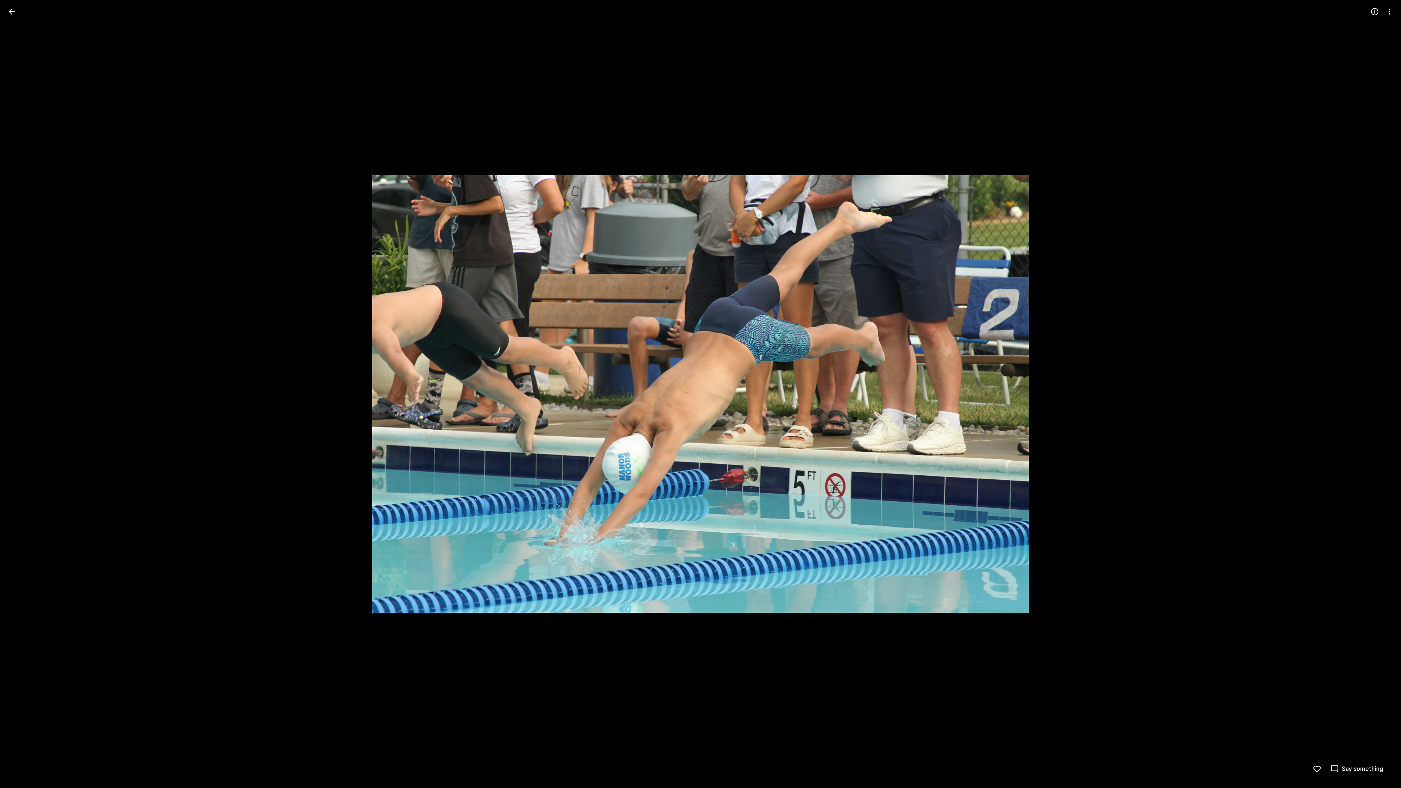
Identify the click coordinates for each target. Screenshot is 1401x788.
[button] (20, 394)
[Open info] (1374, 11)
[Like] (1317, 769)
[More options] (1389, 11)
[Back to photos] (11, 11)
